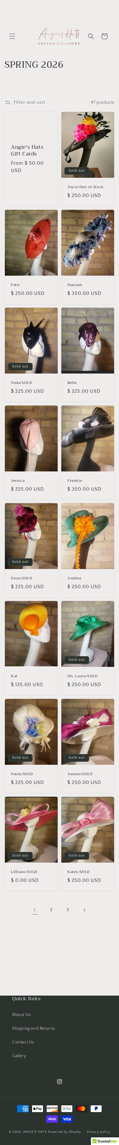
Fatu (15, 285)
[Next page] (84, 910)
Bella (72, 383)
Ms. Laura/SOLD (82, 676)
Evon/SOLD (21, 578)
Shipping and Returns (33, 1028)
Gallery (19, 1056)
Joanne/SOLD (80, 774)
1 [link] (35, 910)
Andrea (74, 578)
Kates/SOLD (78, 872)
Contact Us (23, 1042)
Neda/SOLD (21, 383)
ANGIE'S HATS (35, 1132)
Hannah (74, 285)
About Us (21, 1014)
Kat (14, 676)
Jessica (17, 480)
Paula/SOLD (22, 774)
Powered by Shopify (64, 1132)
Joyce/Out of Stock (85, 187)
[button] (12, 36)
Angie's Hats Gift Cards (27, 150)
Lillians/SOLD (24, 872)
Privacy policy (98, 1132)
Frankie (74, 480)
